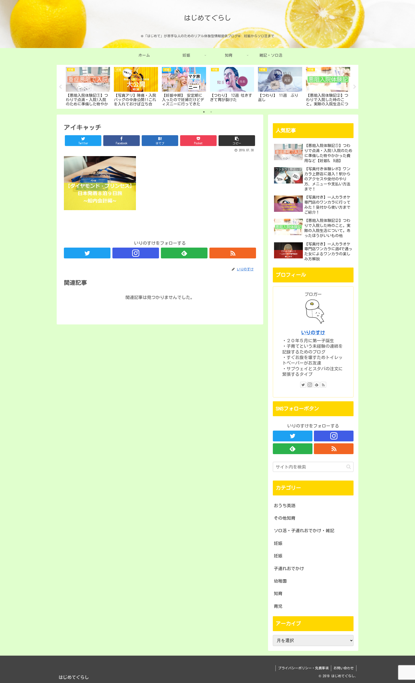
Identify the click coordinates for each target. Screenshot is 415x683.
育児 (278, 606)
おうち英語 (284, 505)
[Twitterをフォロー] (87, 253)
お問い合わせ (344, 668)
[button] (348, 467)
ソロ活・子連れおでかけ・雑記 (304, 530)
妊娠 (278, 543)
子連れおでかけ (289, 568)
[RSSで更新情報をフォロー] (232, 253)
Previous (60, 87)
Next (354, 87)
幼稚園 (280, 581)
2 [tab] (211, 112)
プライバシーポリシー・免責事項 (303, 668)
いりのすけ (313, 332)
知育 (278, 593)
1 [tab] (203, 112)
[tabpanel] (88, 86)
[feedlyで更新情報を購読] (184, 253)
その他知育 (284, 518)
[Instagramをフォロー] (135, 253)
